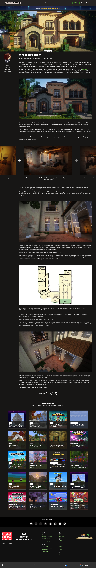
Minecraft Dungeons (46, 538)
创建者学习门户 (45, 546)
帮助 (59, 542)
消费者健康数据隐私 (35, 565)
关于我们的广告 (51, 565)
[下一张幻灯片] (76, 160)
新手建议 (60, 541)
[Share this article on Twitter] (47, 393)
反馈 (59, 544)
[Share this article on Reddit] (51, 393)
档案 (59, 554)
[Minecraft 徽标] (12, 3)
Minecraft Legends (46, 540)
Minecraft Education (46, 542)
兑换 (59, 556)
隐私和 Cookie (26, 565)
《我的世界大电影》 (46, 551)
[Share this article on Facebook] (56, 393)
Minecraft (44, 534)
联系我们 (60, 549)
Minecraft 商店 (62, 536)
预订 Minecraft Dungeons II (49, 8)
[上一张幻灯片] (19, 160)
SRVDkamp (85, 69)
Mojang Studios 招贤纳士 (47, 548)
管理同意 (13, 546)
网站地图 (60, 546)
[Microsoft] (84, 565)
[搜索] (83, 3)
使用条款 (42, 565)
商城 (59, 534)
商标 (46, 565)
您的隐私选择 (70, 565)
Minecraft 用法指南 (6, 546)
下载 (59, 548)
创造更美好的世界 (45, 549)
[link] (31, 523)
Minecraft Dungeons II (47, 536)
